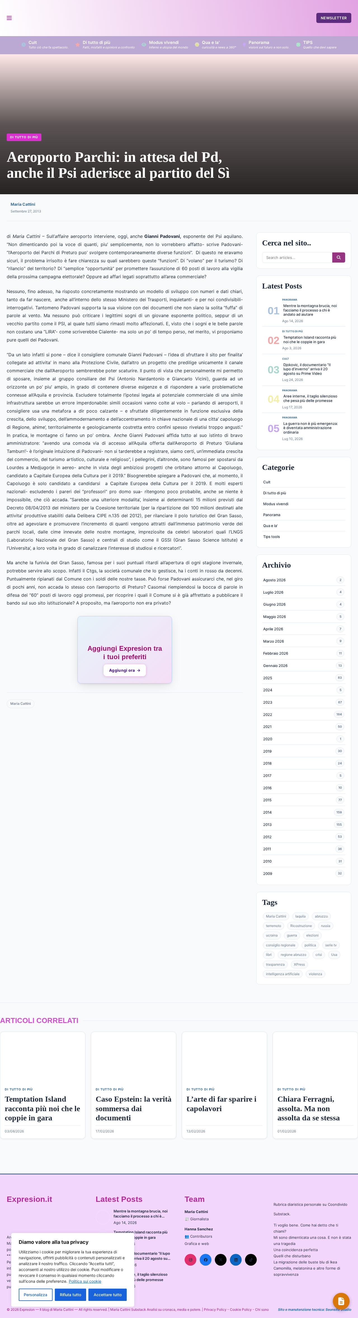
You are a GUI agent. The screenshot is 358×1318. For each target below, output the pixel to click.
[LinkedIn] (236, 1260)
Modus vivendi (275, 504)
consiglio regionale (280, 945)
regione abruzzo (293, 954)
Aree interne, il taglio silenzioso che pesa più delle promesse (310, 398)
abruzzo (321, 916)
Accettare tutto (108, 1294)
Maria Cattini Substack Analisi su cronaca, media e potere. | (157, 1309)
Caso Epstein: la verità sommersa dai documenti (133, 1108)
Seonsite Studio (338, 1309)
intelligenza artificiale (283, 974)
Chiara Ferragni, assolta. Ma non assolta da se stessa (308, 1108)
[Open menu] (9, 18)
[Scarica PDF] (341, 1301)
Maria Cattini (23, 204)
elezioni (312, 935)
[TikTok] (251, 1260)
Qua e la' (270, 525)
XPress (299, 964)
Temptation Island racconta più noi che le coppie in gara (309, 339)
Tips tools (271, 536)
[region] (72, 1270)
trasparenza (275, 964)
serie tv (331, 945)
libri (269, 954)
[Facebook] (205, 1260)
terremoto (273, 926)
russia (325, 926)
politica (310, 945)
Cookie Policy (241, 1309)
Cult (266, 482)
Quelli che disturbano (292, 1256)
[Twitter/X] (221, 1260)
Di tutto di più (24, 137)
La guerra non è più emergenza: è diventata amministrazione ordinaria (310, 427)
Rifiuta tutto (70, 1294)
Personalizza (35, 1294)
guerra (292, 935)
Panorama (271, 514)
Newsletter (334, 18)
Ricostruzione (301, 926)
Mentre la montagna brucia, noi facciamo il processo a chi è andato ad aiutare (310, 310)
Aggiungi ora (124, 670)
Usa (334, 954)
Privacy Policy (215, 1309)
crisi (318, 954)
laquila (300, 916)
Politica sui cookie (85, 1281)
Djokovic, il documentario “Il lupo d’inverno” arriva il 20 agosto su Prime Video (307, 369)
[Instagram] (190, 1260)
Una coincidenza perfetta (296, 1249)
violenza (315, 974)
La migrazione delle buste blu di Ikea (305, 1262)
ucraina (272, 935)
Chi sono (262, 1309)
